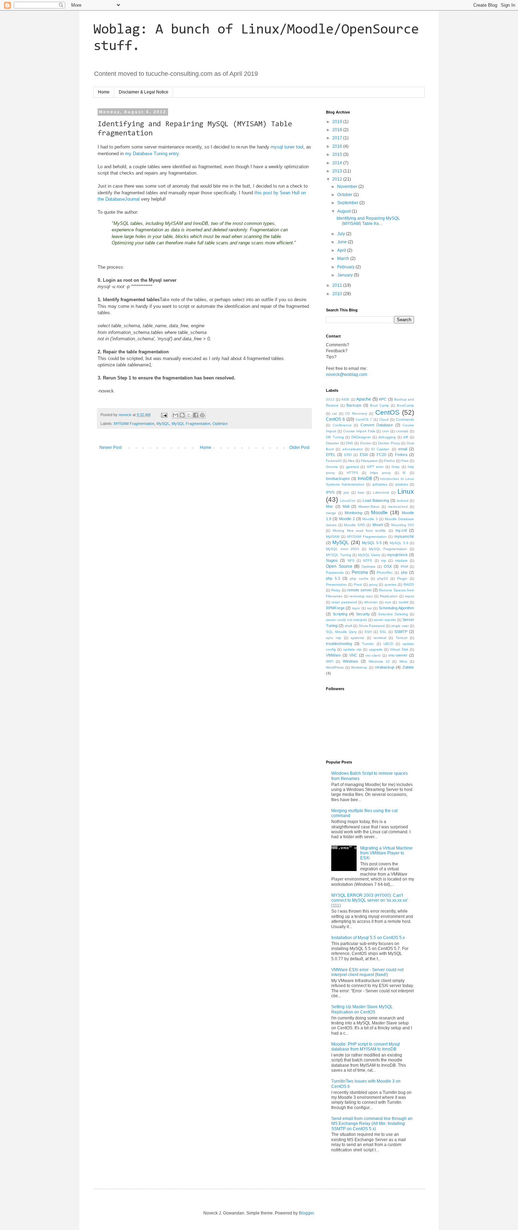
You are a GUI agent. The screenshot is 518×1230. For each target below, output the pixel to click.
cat (334, 413)
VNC (353, 655)
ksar (361, 492)
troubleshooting (339, 643)
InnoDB (365, 478)
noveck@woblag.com (346, 374)
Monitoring (353, 513)
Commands (405, 419)
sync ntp (333, 638)
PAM (404, 566)
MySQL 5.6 (399, 543)
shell (348, 626)
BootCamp (405, 405)
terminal (380, 638)
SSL (383, 632)
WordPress (335, 667)
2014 (337, 162)
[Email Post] (163, 415)
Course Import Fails (359, 431)
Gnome (332, 467)
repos (409, 596)
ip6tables (379, 484)
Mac (329, 506)
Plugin (402, 578)
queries (390, 584)
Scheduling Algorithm (396, 608)
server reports (385, 620)
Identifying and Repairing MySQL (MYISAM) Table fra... (368, 221)
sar (369, 608)
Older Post (299, 447)
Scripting (340, 614)
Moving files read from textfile (359, 530)
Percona (360, 572)
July (341, 233)
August (344, 211)
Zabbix (408, 667)
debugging (387, 437)
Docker (365, 443)
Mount (377, 525)
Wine (403, 661)
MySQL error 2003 (342, 549)
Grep (395, 467)
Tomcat (401, 638)
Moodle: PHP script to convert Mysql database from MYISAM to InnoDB (365, 1047)
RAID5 (408, 584)
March (343, 258)
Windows (350, 661)
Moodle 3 (370, 519)
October (345, 194)
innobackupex (338, 478)
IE (404, 473)
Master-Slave (369, 507)
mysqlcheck (397, 555)
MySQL (162, 423)
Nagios (332, 560)
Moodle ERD (354, 525)
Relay (335, 590)
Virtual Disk (399, 649)
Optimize (220, 423)
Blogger (306, 1213)
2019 (337, 121)
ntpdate (401, 560)
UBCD (388, 644)
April (342, 250)
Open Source (339, 566)
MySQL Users (369, 555)
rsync (356, 608)
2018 (337, 129)
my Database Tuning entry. (152, 153)
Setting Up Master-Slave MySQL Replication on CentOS (362, 1009)
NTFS (367, 560)
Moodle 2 (347, 519)
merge (331, 513)
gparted (352, 467)
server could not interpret (346, 620)
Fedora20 (334, 461)
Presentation (336, 584)
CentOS (387, 412)
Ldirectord (381, 492)
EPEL (330, 454)
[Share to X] (188, 415)
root (388, 602)
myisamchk (404, 536)
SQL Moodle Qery (341, 632)
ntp (383, 560)
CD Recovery (356, 413)
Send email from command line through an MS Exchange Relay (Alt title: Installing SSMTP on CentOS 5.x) (372, 1123)
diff (405, 437)
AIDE (345, 399)
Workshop (359, 667)
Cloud (384, 419)
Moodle (379, 512)
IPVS (330, 492)
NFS (350, 560)
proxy (373, 584)
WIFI (329, 661)
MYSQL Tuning (338, 555)
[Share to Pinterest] (202, 415)
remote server (359, 590)
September (348, 202)
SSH (368, 632)
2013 (337, 171)
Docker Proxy (389, 443)
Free (405, 461)
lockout (402, 501)
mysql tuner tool (287, 147)
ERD (348, 455)
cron (385, 431)
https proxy (380, 473)
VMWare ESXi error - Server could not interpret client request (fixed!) (367, 972)
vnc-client (373, 655)
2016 (337, 146)
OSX (388, 566)
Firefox (389, 461)
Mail (346, 506)
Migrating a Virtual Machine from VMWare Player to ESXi (386, 853)
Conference (342, 425)
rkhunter (370, 602)
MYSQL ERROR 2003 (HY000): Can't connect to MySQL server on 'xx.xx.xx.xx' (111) (369, 900)
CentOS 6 (335, 419)
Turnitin (368, 644)
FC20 (381, 454)
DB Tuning (335, 437)
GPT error (375, 467)
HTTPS (352, 473)
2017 (337, 137)
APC (383, 399)
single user (400, 626)
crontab (402, 431)
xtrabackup (384, 667)
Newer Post (110, 447)
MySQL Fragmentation (191, 423)
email (402, 449)
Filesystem (369, 461)
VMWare (333, 655)
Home (104, 92)
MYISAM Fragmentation (134, 423)
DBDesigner (361, 437)
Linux (405, 491)
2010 (337, 293)
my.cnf (401, 530)
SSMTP (400, 631)
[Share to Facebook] (195, 415)
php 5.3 (333, 578)
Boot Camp (379, 405)
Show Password (372, 626)
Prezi (358, 584)
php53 (382, 578)
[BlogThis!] (182, 415)
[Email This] (175, 415)
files (351, 461)
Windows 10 (379, 661)
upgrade (376, 649)
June (342, 241)
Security (363, 614)
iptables (401, 484)
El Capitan (380, 449)
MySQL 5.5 (372, 543)
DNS (349, 443)
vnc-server (397, 655)
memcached (398, 507)
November (347, 186)
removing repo (361, 596)
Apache (363, 399)
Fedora (401, 454)
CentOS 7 (364, 419)
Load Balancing (376, 500)
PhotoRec (385, 572)
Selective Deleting (393, 614)
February (346, 266)
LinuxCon (348, 501)
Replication (389, 596)
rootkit (403, 602)
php (404, 572)
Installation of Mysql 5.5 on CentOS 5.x (368, 937)
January (345, 275)
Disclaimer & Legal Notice (143, 92)
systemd (357, 638)
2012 (337, 179)
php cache (359, 578)
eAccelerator (353, 449)
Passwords (335, 572)
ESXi (364, 454)
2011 (337, 285)
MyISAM (332, 536)
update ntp (352, 649)
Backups (354, 405)
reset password (344, 602)
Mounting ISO (402, 525)
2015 (337, 154)
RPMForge (335, 608)
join (346, 492)
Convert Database (376, 425)
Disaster (332, 443)
